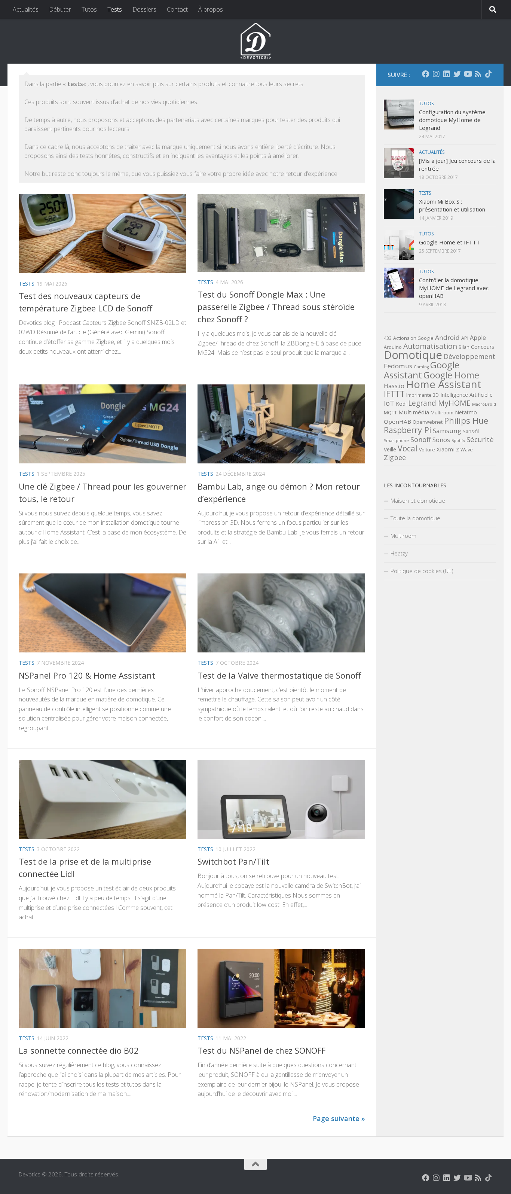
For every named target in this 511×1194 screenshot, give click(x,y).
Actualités (26, 9)
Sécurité (480, 439)
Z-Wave (464, 450)
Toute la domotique (415, 518)
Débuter (60, 9)
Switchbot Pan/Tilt (233, 861)
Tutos (89, 9)
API (464, 338)
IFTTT (394, 394)
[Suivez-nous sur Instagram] (436, 74)
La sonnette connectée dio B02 (79, 1050)
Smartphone (396, 440)
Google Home (451, 375)
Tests (114, 9)
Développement (469, 356)
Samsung (447, 430)
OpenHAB (397, 421)
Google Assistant (421, 370)
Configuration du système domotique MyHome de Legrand (452, 119)
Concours (482, 346)
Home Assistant (443, 384)
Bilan (464, 347)
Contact (177, 9)
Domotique (413, 354)
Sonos (441, 440)
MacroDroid (484, 404)
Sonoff (420, 439)
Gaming (421, 366)
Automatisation (430, 346)
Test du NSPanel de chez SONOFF (261, 1050)
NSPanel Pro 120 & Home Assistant (87, 675)
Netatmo (466, 412)
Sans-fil (471, 431)
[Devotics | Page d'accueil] (255, 41)
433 (388, 338)
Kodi (401, 403)
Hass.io (394, 386)
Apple (478, 337)
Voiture (427, 450)
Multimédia (413, 412)
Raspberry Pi (407, 429)
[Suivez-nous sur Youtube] (467, 74)
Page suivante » (339, 1118)
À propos (210, 9)
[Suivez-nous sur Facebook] (425, 74)
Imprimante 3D (422, 395)
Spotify (458, 440)
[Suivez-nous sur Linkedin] (446, 74)
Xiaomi (446, 449)
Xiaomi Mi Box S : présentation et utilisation (452, 205)
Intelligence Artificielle (466, 394)
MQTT (390, 412)
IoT (389, 403)
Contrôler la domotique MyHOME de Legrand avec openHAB (454, 287)
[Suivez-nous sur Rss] (478, 74)
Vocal (407, 448)
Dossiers (144, 9)
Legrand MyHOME (439, 403)
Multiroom (442, 412)
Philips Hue (466, 420)
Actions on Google (413, 338)
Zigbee (395, 457)
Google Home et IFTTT (449, 242)
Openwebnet (428, 422)
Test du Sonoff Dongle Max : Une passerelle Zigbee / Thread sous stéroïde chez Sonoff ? (276, 307)
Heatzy (399, 553)
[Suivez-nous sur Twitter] (457, 74)
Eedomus (398, 366)
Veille (390, 449)
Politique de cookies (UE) (422, 571)
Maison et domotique (418, 500)
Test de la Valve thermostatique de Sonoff (279, 675)
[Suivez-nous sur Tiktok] (488, 74)
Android (447, 337)
